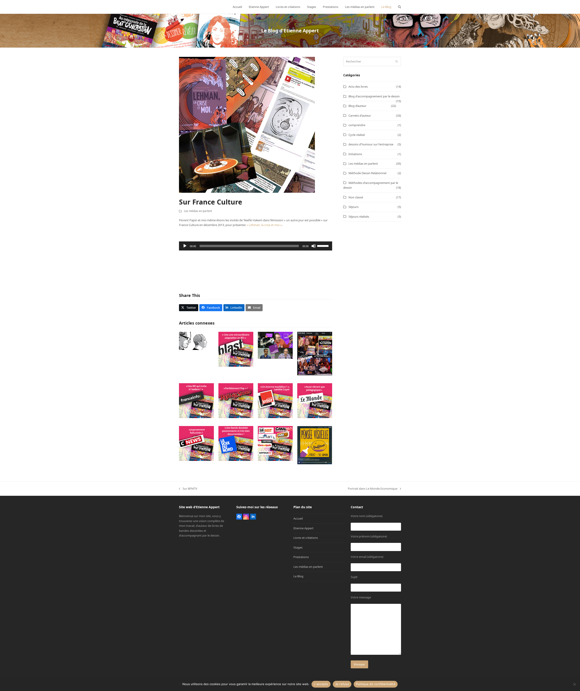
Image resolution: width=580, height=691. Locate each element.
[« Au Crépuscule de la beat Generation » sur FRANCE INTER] (275, 400)
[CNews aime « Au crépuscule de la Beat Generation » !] (196, 443)
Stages (297, 547)
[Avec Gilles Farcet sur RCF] (196, 341)
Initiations (355, 154)
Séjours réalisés (358, 216)
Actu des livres (358, 86)
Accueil (298, 518)
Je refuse (342, 684)
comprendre (356, 125)
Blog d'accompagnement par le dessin (374, 96)
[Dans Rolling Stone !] (235, 400)
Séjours (353, 207)
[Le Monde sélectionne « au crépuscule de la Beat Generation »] (314, 400)
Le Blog (298, 576)
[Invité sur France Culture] (275, 345)
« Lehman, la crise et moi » (264, 225)
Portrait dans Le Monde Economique (372, 488)
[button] (399, 6)
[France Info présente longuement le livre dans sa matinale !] (196, 400)
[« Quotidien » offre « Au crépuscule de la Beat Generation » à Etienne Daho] (314, 353)
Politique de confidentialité (375, 684)
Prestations (301, 557)
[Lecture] (185, 246)
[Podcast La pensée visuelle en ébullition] (314, 445)
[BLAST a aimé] (235, 349)
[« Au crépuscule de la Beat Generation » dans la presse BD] (275, 443)
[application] (255, 245)
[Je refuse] (574, 684)
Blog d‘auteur (357, 106)
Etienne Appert (303, 528)
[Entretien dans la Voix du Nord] (235, 443)
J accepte (321, 684)
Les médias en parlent (198, 211)
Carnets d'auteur (359, 115)
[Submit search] (396, 61)
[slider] (323, 245)
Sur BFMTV (188, 488)
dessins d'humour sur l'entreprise (370, 144)
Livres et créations (305, 538)
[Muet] (313, 246)
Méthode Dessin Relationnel (367, 173)
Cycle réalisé (356, 135)
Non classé (355, 197)
